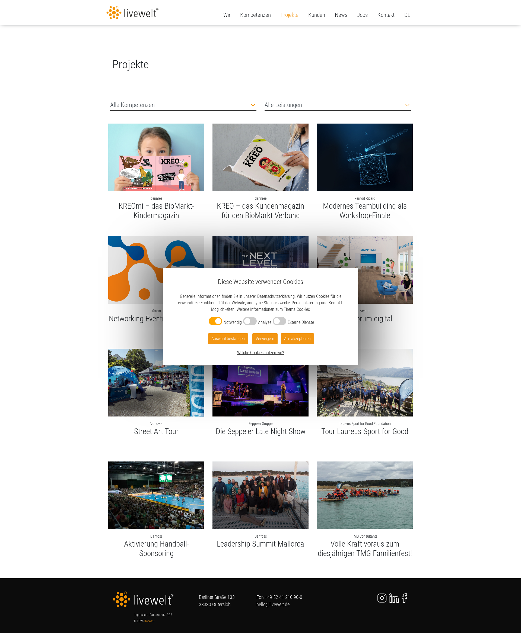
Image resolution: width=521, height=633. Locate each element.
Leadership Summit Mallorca (260, 543)
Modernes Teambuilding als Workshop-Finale (365, 210)
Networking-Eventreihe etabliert (156, 318)
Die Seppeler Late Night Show (261, 431)
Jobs (362, 15)
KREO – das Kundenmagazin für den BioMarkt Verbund (260, 210)
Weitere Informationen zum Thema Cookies (273, 309)
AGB (169, 615)
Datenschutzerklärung (276, 296)
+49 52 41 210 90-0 (283, 597)
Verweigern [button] (265, 338)
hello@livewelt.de (273, 604)
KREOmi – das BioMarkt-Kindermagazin (156, 210)
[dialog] (260, 316)
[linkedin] (394, 597)
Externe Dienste (301, 322)
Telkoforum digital (364, 318)
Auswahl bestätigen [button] (228, 338)
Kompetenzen (255, 15)
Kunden (316, 15)
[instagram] (379, 597)
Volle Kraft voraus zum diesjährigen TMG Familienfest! (365, 548)
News (341, 15)
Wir (226, 15)
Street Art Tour (156, 431)
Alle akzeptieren (297, 338)
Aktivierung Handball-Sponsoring (156, 548)
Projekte (289, 15)
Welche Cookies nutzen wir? (260, 352)
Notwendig (233, 322)
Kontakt (386, 15)
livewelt (149, 621)
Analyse (264, 322)
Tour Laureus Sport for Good (364, 431)
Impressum (141, 615)
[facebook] (404, 597)
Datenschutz (157, 615)
